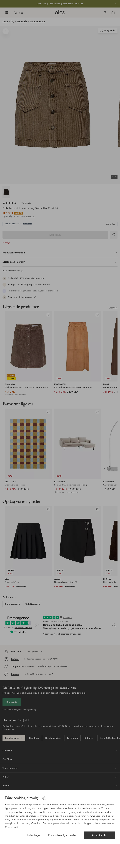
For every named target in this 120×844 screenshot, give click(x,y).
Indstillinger (34, 835)
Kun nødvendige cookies (62, 835)
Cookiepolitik (12, 827)
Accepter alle (99, 835)
